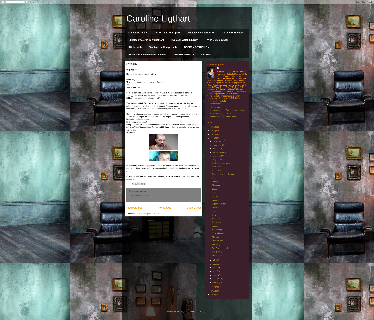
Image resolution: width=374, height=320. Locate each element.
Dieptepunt (216, 167)
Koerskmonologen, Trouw (220, 113)
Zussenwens (217, 241)
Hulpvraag (216, 222)
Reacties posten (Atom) (149, 214)
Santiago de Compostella (163, 47)
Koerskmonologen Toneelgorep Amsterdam (228, 110)
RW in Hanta (135, 47)
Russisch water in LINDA (185, 40)
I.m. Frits (206, 54)
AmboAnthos (215, 104)
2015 (213, 131)
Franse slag (217, 256)
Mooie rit (215, 207)
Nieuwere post (134, 207)
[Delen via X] (138, 183)
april (215, 271)
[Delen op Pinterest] (144, 183)
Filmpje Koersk (216, 107)
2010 (213, 294)
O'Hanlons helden (138, 32)
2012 (213, 287)
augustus (217, 156)
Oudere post (193, 207)
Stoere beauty (218, 233)
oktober (216, 149)
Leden (214, 189)
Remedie (216, 218)
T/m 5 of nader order (220, 248)
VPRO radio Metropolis (168, 32)
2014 (213, 134)
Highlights (216, 196)
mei (215, 268)
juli (214, 260)
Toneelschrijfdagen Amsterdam (223, 117)
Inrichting (216, 244)
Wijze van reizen (219, 204)
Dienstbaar (216, 170)
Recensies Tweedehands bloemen (147, 54)
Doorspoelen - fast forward (223, 174)
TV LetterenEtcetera (233, 32)
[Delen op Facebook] (141, 183)
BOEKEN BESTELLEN (196, 47)
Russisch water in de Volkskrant (146, 40)
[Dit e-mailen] (133, 183)
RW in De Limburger (217, 40)
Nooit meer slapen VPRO (201, 32)
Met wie (215, 237)
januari (216, 282)
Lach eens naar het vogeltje (224, 163)
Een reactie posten (140, 196)
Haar (214, 178)
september (217, 152)
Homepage (164, 207)
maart (215, 275)
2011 (213, 291)
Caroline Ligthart (158, 18)
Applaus (215, 211)
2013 (213, 138)
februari (216, 279)
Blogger (203, 312)
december (217, 141)
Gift (213, 193)
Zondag (215, 182)
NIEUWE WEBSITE (183, 54)
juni (214, 264)
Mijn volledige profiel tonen (218, 101)
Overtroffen (217, 252)
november (217, 145)
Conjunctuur (217, 159)
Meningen (216, 185)
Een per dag (217, 230)
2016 (213, 127)
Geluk (214, 215)
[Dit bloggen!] (136, 183)
